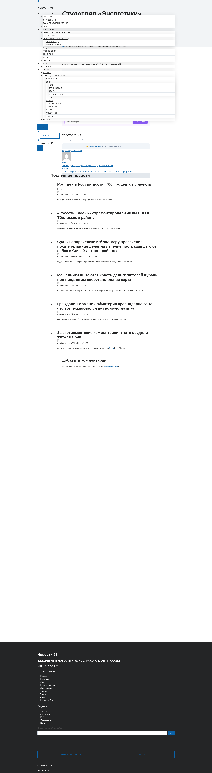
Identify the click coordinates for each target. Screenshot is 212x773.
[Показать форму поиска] (42, 127)
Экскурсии (48, 54)
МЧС (42, 717)
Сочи (111, 348)
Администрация (54, 45)
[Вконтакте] (38, 131)
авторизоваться (111, 366)
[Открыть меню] (40, 148)
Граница (47, 66)
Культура (47, 17)
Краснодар (51, 79)
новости (64, 660)
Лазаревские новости (71, 754)
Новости (45, 655)
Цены (45, 26)
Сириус (49, 97)
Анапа (49, 110)
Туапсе (49, 101)
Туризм (43, 711)
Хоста (52, 91)
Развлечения (49, 51)
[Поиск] (171, 733)
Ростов (46, 119)
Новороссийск (53, 104)
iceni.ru (141, 754)
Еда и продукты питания (55, 23)
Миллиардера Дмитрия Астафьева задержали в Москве (87, 164)
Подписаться (49, 136)
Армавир (50, 116)
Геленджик (51, 107)
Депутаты (51, 35)
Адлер (52, 85)
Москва (47, 73)
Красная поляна (57, 94)
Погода (46, 60)
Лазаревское (55, 88)
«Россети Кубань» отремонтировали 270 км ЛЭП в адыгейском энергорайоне (97, 170)
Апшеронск (51, 113)
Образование (50, 20)
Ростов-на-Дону (47, 700)
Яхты (45, 57)
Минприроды (52, 42)
